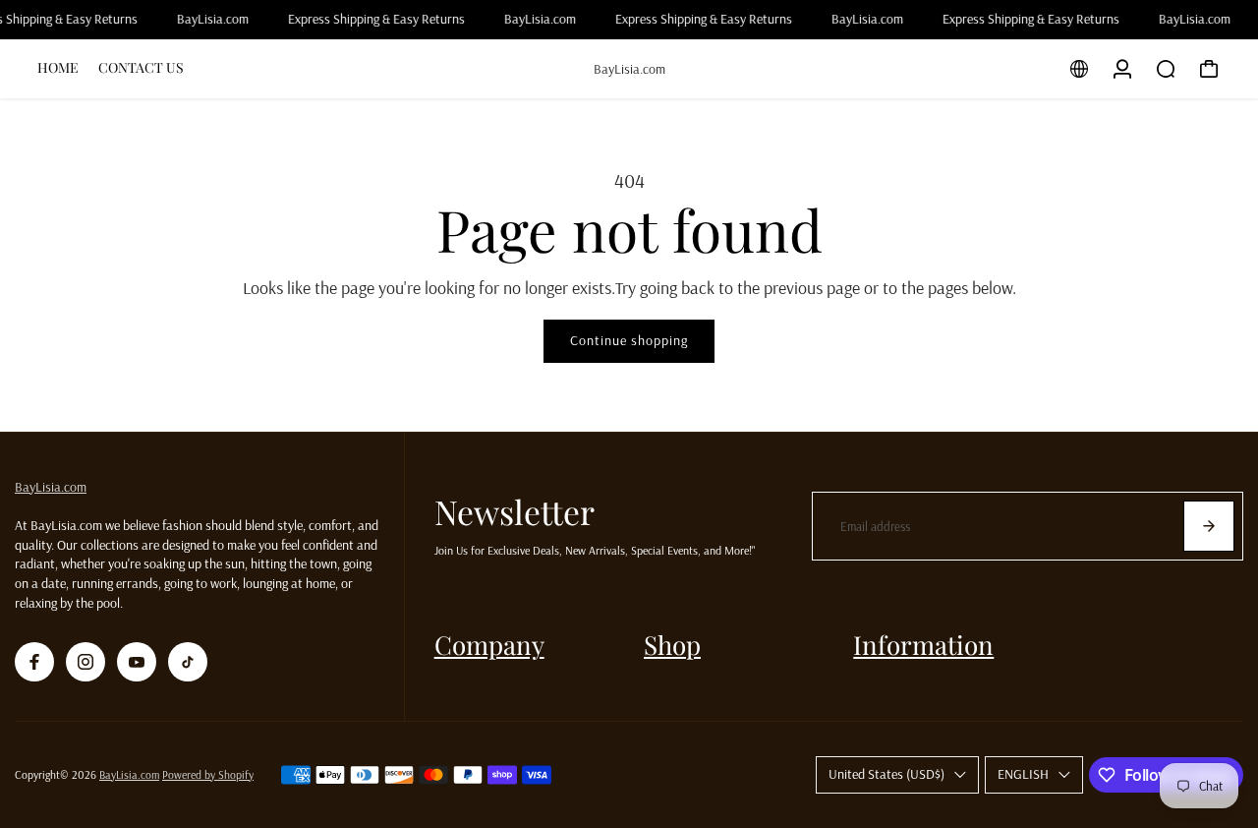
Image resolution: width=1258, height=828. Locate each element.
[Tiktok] (187, 661)
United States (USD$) (886, 774)
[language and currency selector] (1079, 69)
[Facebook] (34, 661)
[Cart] (1209, 69)
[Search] (1165, 69)
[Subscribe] (1208, 526)
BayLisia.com (50, 487)
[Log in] (1122, 69)
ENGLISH (1023, 774)
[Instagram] (85, 661)
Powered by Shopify (208, 774)
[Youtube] (136, 661)
